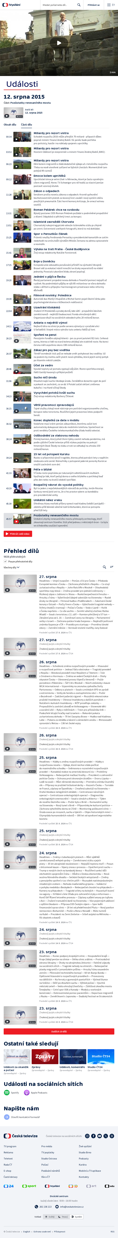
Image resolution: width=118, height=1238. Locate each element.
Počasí (44, 1164)
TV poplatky (47, 1152)
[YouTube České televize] (99, 1136)
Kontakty (84, 1176)
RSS (112, 1231)
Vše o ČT (45, 1176)
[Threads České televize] (111, 1136)
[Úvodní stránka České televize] (21, 1136)
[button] (59, 43)
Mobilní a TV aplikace (90, 1170)
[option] (49, 1217)
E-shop (7, 1170)
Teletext (8, 1158)
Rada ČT (8, 1164)
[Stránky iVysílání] (52, 1186)
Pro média (46, 1146)
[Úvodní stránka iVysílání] (14, 5)
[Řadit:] (111, 566)
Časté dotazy (10, 1176)
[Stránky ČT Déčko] (73, 1186)
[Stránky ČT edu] (109, 1186)
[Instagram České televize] (87, 1136)
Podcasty (83, 1158)
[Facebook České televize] (93, 1136)
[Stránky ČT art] (91, 1186)
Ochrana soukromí (42, 1231)
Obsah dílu (10, 124)
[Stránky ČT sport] (29, 1186)
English (26, 1231)
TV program (10, 1146)
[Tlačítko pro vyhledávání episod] (104, 567)
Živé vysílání (85, 1146)
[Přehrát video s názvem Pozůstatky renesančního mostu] (59, 42)
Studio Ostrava (49, 1158)
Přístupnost (59, 1231)
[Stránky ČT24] (9, 1186)
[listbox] (63, 1216)
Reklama (8, 1152)
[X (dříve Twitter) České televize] (105, 1136)
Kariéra (83, 1164)
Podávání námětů (50, 1170)
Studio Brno (85, 1152)
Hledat (79, 5)
